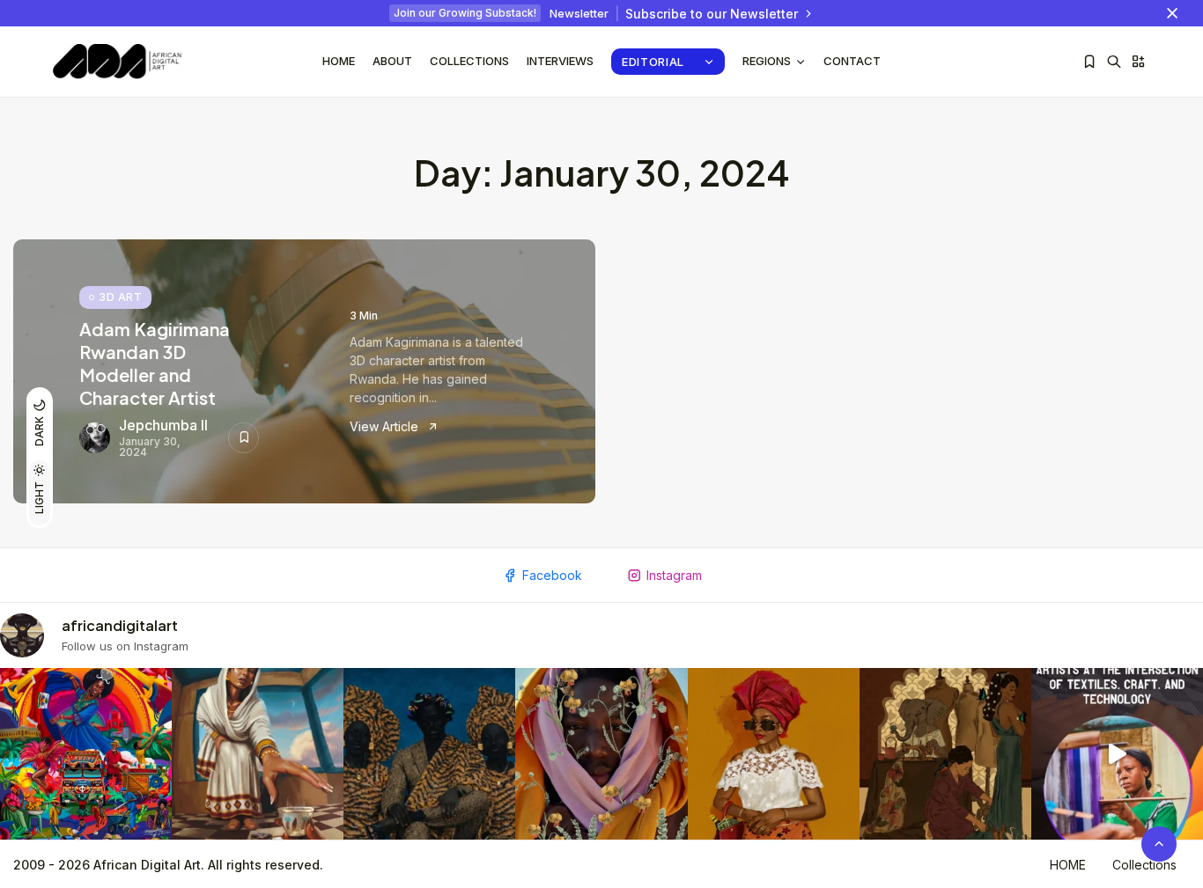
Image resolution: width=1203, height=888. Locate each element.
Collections (469, 61)
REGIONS (766, 61)
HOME (1068, 864)
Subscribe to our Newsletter (711, 13)
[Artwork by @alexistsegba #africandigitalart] (601, 754)
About (392, 61)
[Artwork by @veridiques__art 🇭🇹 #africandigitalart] (86, 754)
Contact (852, 61)
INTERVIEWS (560, 61)
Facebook (552, 575)
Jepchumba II (163, 425)
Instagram (674, 575)
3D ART (120, 297)
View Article (386, 426)
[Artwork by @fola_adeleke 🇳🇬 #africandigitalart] (429, 754)
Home (338, 61)
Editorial (653, 62)
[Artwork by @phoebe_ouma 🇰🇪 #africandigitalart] (945, 754)
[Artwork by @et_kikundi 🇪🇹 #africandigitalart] (257, 754)
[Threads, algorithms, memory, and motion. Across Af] (1117, 754)
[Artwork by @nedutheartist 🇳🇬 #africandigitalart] (774, 754)
